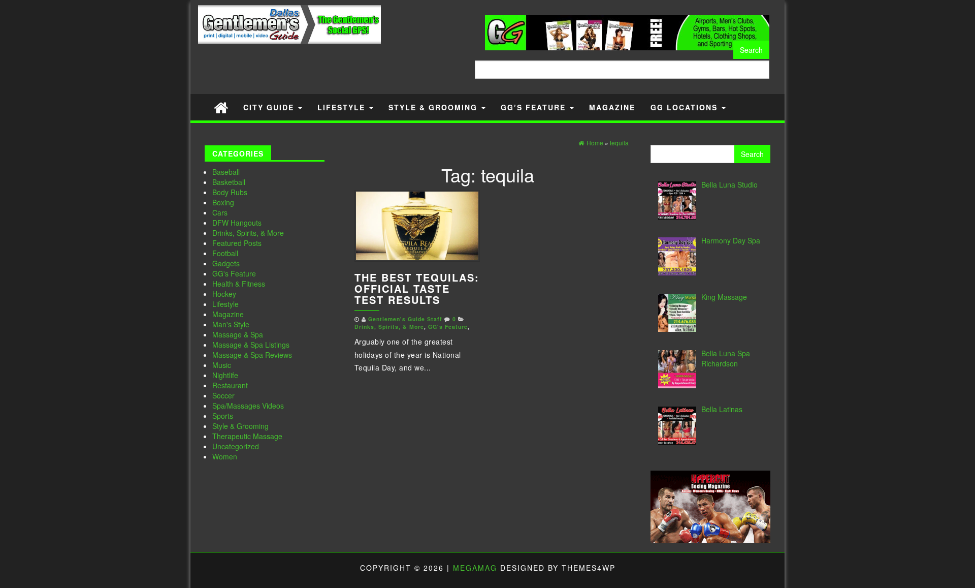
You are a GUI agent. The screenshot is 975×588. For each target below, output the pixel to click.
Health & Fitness (238, 283)
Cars (220, 212)
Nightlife (225, 375)
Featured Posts (237, 243)
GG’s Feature (535, 107)
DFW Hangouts (237, 223)
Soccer (223, 395)
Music (221, 365)
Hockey (224, 294)
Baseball (226, 172)
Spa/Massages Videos (248, 405)
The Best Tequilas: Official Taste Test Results (416, 288)
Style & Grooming (434, 107)
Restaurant (230, 385)
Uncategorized (235, 446)
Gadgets (226, 263)
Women (224, 456)
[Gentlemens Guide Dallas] (221, 107)
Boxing (223, 202)
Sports (222, 416)
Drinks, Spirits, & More (248, 233)
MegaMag (475, 568)
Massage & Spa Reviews (252, 355)
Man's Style (230, 324)
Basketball (228, 182)
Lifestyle (342, 107)
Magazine (612, 107)
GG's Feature (234, 273)
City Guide (270, 107)
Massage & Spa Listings (250, 344)
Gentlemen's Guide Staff (405, 319)
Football (225, 253)
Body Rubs (229, 192)
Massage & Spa (237, 334)
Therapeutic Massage (247, 436)
